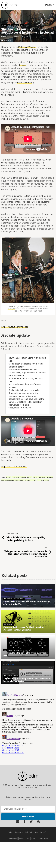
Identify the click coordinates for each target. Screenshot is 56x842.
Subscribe (28, 816)
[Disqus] (28, 723)
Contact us (24, 838)
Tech (21, 25)
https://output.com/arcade (14, 467)
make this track (24, 83)
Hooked (15, 477)
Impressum (12, 838)
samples (4, 480)
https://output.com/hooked (14, 327)
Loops (20, 477)
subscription (30, 480)
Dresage (11, 309)
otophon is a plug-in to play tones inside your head (25, 654)
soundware (20, 480)
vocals (39, 480)
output (29, 477)
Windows (46, 480)
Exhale (22, 65)
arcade (8, 477)
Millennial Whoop (27, 47)
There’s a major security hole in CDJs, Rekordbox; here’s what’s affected (27, 679)
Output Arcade (39, 477)
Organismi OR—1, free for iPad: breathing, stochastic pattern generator (24, 628)
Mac (24, 477)
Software (15, 25)
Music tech (6, 25)
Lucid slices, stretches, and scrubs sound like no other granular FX (26, 602)
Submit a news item (39, 838)
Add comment (8, 40)
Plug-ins (49, 477)
